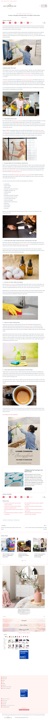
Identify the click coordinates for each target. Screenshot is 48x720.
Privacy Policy (4, 700)
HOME (2, 1)
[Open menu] (40, 6)
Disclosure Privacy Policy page (27, 75)
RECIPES (3, 683)
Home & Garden (19, 13)
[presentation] (8, 545)
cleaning (4, 520)
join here (33, 35)
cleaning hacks (10, 520)
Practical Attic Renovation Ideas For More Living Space (11, 527)
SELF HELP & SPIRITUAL (6, 688)
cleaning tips (16, 520)
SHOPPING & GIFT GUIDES (6, 686)
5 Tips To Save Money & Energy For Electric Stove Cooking (39, 555)
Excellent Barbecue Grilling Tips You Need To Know (24, 555)
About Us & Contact (5, 698)
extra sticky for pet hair (16, 171)
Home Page (4, 703)
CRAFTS (3, 680)
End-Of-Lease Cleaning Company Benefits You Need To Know (36, 527)
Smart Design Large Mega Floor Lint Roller (22, 174)
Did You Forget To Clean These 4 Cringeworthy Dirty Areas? (8, 555)
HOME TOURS (4, 678)
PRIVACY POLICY (7, 1)
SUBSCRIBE (4, 705)
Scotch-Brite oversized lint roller (11, 169)
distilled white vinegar (27, 326)
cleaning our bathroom (17, 120)
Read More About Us (24, 614)
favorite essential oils (26, 244)
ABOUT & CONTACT (13, 1)
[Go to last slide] (2, 549)
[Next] (45, 549)
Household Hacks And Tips (27, 13)
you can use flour (12, 284)
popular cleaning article (27, 79)
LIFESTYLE (4, 685)
